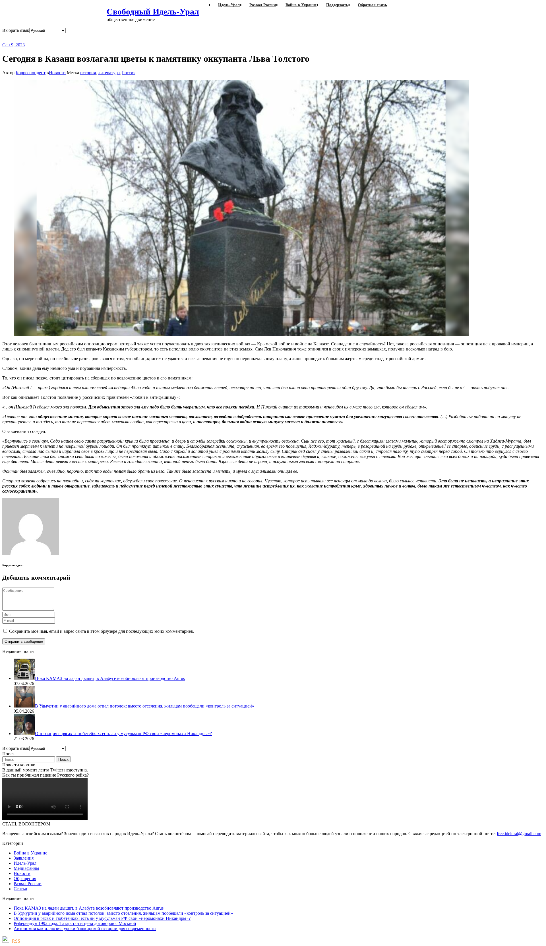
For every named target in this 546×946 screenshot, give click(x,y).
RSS (16, 941)
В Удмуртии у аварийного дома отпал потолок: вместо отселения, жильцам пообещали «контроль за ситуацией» (123, 913)
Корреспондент (31, 72)
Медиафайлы (26, 868)
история (88, 72)
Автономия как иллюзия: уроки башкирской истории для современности (85, 928)
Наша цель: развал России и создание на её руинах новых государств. (118, 37)
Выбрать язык (15, 30)
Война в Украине (30, 852)
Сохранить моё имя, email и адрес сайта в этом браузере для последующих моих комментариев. (101, 631)
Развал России (28, 883)
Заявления (24, 858)
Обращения (25, 878)
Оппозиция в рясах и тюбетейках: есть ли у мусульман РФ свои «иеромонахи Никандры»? (102, 918)
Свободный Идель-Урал (153, 11)
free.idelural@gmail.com (519, 833)
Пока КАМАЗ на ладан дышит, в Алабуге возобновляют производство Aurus (89, 908)
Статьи (20, 888)
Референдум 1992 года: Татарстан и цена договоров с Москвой (75, 923)
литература (109, 72)
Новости (57, 72)
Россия (128, 72)
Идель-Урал (25, 863)
